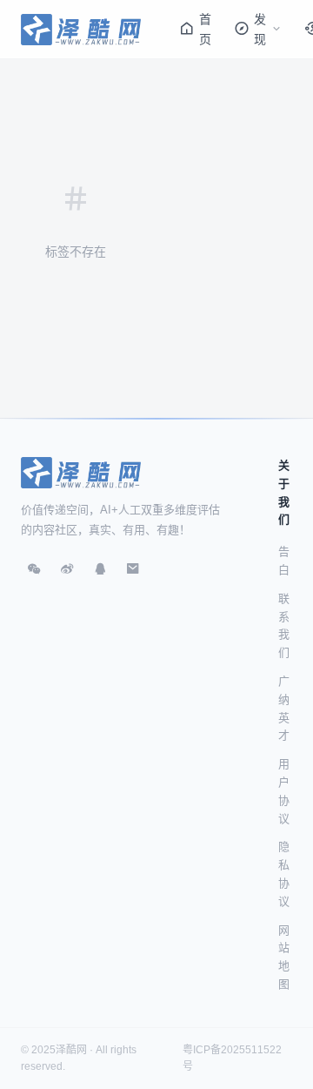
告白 (284, 560)
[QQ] (100, 568)
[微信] (34, 568)
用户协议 (284, 790)
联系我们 (284, 625)
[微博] (67, 568)
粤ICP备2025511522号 (232, 1058)
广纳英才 (284, 708)
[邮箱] (133, 568)
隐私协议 (284, 873)
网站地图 (284, 957)
